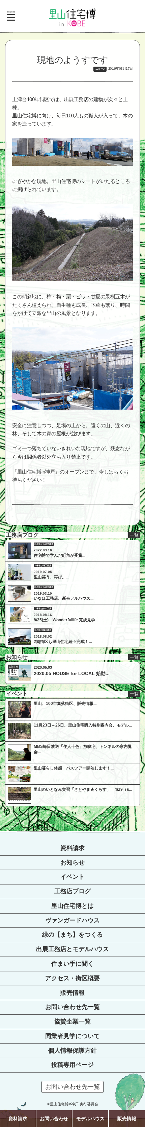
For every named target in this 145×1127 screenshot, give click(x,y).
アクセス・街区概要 (72, 978)
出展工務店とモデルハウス (72, 949)
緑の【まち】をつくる (72, 934)
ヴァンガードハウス (72, 920)
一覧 (134, 535)
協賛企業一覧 (72, 1021)
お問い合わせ (54, 1118)
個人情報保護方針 (72, 1050)
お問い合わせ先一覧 (72, 1007)
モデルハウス (90, 1118)
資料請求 (72, 848)
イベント (72, 876)
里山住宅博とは (72, 905)
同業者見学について (72, 1036)
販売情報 (72, 992)
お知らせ (72, 862)
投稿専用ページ (72, 1064)
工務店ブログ (72, 891)
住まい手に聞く (72, 963)
